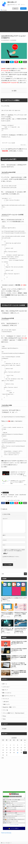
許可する (23, 8)
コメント (5, 518)
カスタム (3, 496)
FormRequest (11, 494)
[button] (3, 62)
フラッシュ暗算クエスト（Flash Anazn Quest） (14, 713)
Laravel (16, 494)
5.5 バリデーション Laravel (8, 143)
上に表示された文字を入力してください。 (11, 556)
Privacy (4, 716)
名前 (4, 535)
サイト (4, 545)
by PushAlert (4, 10)
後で (15, 8)
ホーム (5, 684)
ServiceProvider (22, 494)
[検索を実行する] (25, 573)
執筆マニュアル (6, 704)
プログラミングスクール (9, 695)
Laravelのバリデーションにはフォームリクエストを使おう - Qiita (17, 482)
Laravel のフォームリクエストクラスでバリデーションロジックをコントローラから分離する (18, 473)
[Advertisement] (14, 18)
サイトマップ (6, 698)
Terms (4, 719)
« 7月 (2, 758)
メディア (6, 690)
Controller (5, 494)
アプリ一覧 (5, 710)
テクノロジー (5, 492)
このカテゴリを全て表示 (14, 824)
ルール (15, 496)
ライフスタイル (7, 692)
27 (17, 752)
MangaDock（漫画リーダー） (10, 707)
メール (4, 540)
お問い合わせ (6, 701)
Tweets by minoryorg (6, 832)
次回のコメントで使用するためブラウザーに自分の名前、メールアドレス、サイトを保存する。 (14, 550)
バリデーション (10, 496)
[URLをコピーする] (25, 62)
